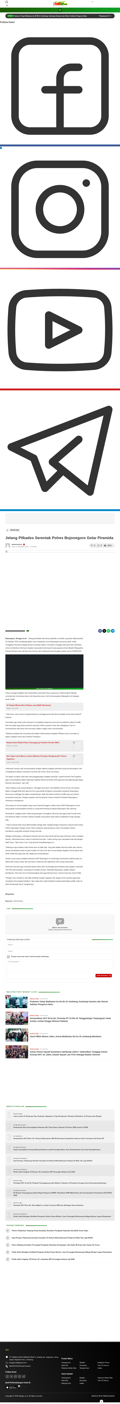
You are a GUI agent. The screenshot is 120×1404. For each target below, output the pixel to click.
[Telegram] (60, 510)
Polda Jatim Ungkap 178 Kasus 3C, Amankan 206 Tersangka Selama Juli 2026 (44, 1172)
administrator (16, 544)
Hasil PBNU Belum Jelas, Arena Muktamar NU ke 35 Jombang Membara (65, 1036)
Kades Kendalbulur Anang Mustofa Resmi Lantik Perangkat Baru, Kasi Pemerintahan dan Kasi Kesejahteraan (57, 1150)
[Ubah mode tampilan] (6, 5)
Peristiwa (14, 530)
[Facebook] (60, 145)
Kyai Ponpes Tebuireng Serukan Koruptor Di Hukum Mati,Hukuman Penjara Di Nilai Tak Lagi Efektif (53, 1161)
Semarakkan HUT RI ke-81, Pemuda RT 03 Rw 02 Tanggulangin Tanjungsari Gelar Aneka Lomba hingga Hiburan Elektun (70, 1019)
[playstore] (22, 1386)
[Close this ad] (101, 1401)
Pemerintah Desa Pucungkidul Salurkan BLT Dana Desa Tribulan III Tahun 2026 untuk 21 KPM (50, 1127)
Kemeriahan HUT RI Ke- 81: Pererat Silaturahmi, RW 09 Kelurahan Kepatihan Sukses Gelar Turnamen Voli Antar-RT (58, 1138)
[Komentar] (98, 545)
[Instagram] (60, 269)
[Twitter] (1, 148)
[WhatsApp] (108, 631)
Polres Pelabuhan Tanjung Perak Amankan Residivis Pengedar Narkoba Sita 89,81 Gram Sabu (50, 1231)
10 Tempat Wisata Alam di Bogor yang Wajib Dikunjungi (29, 705)
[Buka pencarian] (6, 2)
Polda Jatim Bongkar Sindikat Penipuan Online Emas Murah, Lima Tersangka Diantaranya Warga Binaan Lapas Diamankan (62, 1216)
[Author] (8, 545)
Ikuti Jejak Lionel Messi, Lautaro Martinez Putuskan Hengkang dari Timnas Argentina (36, 757)
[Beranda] (60, 10)
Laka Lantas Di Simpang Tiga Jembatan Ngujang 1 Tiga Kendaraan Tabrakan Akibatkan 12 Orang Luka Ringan (57, 1116)
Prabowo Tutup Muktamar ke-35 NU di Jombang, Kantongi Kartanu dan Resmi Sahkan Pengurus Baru (50, 16)
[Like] (91, 545)
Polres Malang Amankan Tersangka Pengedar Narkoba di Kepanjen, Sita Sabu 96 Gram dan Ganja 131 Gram (56, 1245)
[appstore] (11, 1389)
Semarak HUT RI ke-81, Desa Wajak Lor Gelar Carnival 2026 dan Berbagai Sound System (48, 1205)
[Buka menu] (92, 1)
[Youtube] (60, 389)
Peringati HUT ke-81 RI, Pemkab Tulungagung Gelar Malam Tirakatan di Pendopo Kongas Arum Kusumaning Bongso (60, 1183)
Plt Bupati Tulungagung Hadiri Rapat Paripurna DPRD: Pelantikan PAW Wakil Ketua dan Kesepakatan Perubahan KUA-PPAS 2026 (62, 1194)
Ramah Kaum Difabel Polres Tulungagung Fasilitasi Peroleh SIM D (33, 742)
